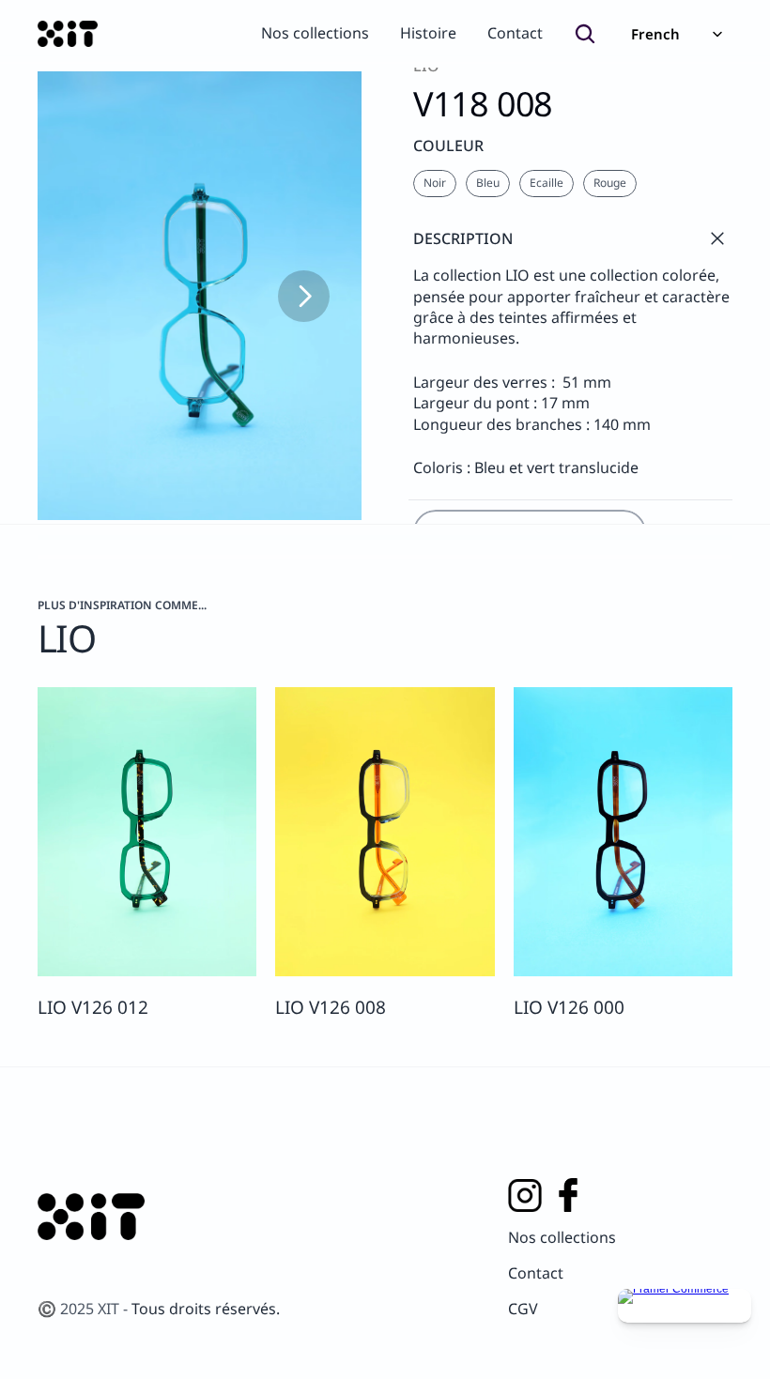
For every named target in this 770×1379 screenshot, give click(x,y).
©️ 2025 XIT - (84, 1308)
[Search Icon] (585, 34)
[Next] (304, 296)
